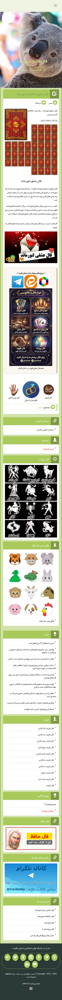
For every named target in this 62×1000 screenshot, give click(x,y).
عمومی (40, 407)
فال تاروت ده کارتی (46, 766)
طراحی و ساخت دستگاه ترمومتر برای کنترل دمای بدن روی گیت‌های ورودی (32, 676)
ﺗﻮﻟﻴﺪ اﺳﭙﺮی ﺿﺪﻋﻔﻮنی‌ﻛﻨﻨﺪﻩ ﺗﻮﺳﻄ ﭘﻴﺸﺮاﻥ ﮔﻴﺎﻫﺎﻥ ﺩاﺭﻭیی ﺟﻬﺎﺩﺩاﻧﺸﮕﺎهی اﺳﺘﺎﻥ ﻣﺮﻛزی (32, 685)
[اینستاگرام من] (31, 957)
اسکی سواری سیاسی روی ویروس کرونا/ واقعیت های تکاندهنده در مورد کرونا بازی (34, 666)
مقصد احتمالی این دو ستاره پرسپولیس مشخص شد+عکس (31, 659)
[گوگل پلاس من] (8, 957)
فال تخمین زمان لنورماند (44, 910)
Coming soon (50, 804)
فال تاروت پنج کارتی (46, 747)
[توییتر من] (15, 957)
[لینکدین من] (27, 964)
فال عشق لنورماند (31, 60)
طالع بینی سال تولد (46, 621)
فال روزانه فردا (48, 929)
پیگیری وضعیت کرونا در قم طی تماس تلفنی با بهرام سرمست (30, 703)
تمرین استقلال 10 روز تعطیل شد (41, 643)
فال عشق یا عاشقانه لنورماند (32, 94)
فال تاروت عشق (47, 772)
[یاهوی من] (54, 957)
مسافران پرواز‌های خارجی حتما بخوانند (39, 709)
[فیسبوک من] (39, 957)
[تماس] (23, 957)
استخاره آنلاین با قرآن (45, 430)
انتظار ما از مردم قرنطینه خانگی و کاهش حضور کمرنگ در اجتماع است (32, 694)
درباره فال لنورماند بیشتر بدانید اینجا (31, 223)
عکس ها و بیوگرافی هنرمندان (42, 935)
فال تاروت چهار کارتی (45, 741)
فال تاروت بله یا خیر (46, 779)
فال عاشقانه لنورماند (45, 916)
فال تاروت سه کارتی (46, 734)
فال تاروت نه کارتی (46, 760)
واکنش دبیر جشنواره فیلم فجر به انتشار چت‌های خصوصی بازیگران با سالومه (32, 650)
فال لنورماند (49, 922)
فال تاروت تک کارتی (46, 728)
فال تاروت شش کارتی (45, 753)
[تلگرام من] (47, 957)
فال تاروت (50, 785)
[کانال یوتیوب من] (35, 964)
